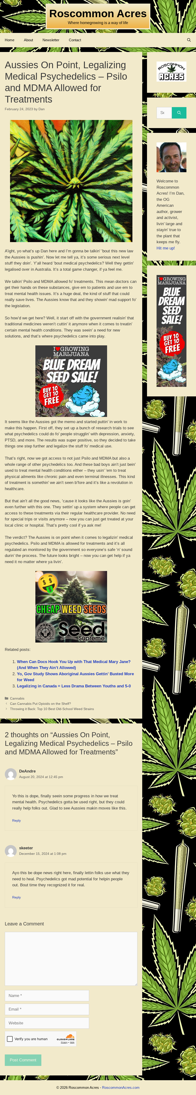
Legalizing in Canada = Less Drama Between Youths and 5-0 (74, 686)
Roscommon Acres (98, 13)
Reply (16, 820)
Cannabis (17, 698)
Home (9, 40)
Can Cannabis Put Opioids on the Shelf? (40, 704)
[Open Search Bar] (189, 40)
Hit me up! (166, 248)
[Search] (179, 113)
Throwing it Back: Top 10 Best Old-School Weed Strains (52, 709)
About (28, 40)
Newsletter (51, 40)
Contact (75, 40)
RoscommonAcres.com (121, 1087)
